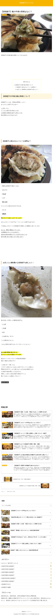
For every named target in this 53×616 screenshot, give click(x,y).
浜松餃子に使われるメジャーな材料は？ (26, 87)
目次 (24, 81)
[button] (50, 505)
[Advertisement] (26, 68)
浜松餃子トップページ (26, 611)
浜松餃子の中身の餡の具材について (24, 85)
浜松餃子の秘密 (5, 382)
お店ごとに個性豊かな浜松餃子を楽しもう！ (28, 89)
